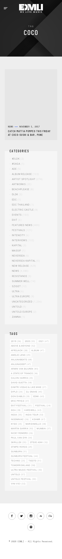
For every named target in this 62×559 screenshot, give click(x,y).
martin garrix (22, 428)
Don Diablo (20, 396)
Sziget (16, 286)
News (15, 271)
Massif (16, 250)
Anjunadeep (21, 364)
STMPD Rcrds (21, 447)
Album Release (22, 174)
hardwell (32, 410)
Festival (43, 405)
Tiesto (35, 460)
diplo (17, 392)
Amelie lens (21, 355)
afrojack (19, 350)
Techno (18, 460)
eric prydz (20, 401)
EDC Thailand (21, 204)
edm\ (38, 396)
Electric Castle (23, 210)
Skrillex (19, 442)
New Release (20, 266)
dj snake (34, 392)
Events (17, 215)
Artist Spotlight (23, 179)
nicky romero (22, 433)
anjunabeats (21, 359)
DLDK (15, 194)
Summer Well (21, 281)
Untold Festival (23, 479)
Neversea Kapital (24, 261)
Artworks (19, 184)
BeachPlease (20, 189)
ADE (14, 169)
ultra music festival (26, 470)
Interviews (19, 240)
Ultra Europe (21, 296)
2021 (43, 341)
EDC (14, 199)
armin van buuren (24, 369)
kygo (16, 424)
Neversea (18, 255)
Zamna (16, 317)
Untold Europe (22, 312)
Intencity (18, 235)
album (37, 350)
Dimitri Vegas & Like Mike (28, 387)
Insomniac (20, 419)
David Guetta (21, 382)
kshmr (38, 419)
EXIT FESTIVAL (21, 405)
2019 (16, 341)
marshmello (36, 424)
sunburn (19, 451)
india (16, 415)
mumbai (44, 428)
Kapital (17, 245)
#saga (16, 164)
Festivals (18, 230)
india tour (35, 415)
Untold (17, 306)
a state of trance (24, 373)
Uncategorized (22, 301)
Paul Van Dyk (21, 438)
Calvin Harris (22, 378)
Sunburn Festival (24, 456)
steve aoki (39, 442)
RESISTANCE (19, 276)
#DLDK (16, 158)
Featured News (22, 225)
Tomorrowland (23, 465)
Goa (16, 410)
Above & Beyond (23, 346)
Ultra (16, 291)
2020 (30, 341)
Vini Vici (18, 483)
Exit (14, 220)
